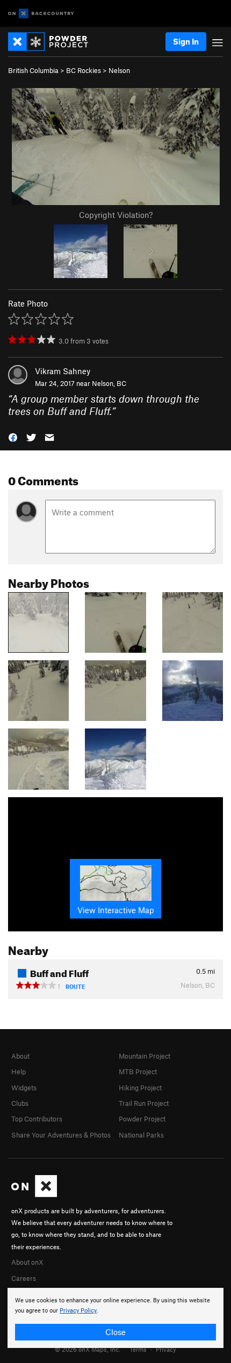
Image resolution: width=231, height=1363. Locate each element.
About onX (27, 1262)
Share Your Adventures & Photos (61, 1135)
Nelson (119, 70)
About (20, 1056)
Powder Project (142, 1118)
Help (18, 1071)
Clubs (19, 1103)
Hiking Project (140, 1087)
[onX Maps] (34, 1194)
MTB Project (138, 1071)
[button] (13, 437)
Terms (138, 1349)
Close (115, 1332)
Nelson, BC (109, 383)
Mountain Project (144, 1056)
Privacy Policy (78, 1310)
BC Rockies (83, 70)
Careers (23, 1278)
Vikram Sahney (62, 371)
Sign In (186, 41)
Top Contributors (36, 1118)
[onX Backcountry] (41, 14)
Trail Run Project (144, 1103)
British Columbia (33, 70)
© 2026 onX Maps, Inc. (87, 1349)
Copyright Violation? (116, 215)
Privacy (166, 1349)
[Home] (53, 41)
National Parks (141, 1135)
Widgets (24, 1087)
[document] (115, 1317)
